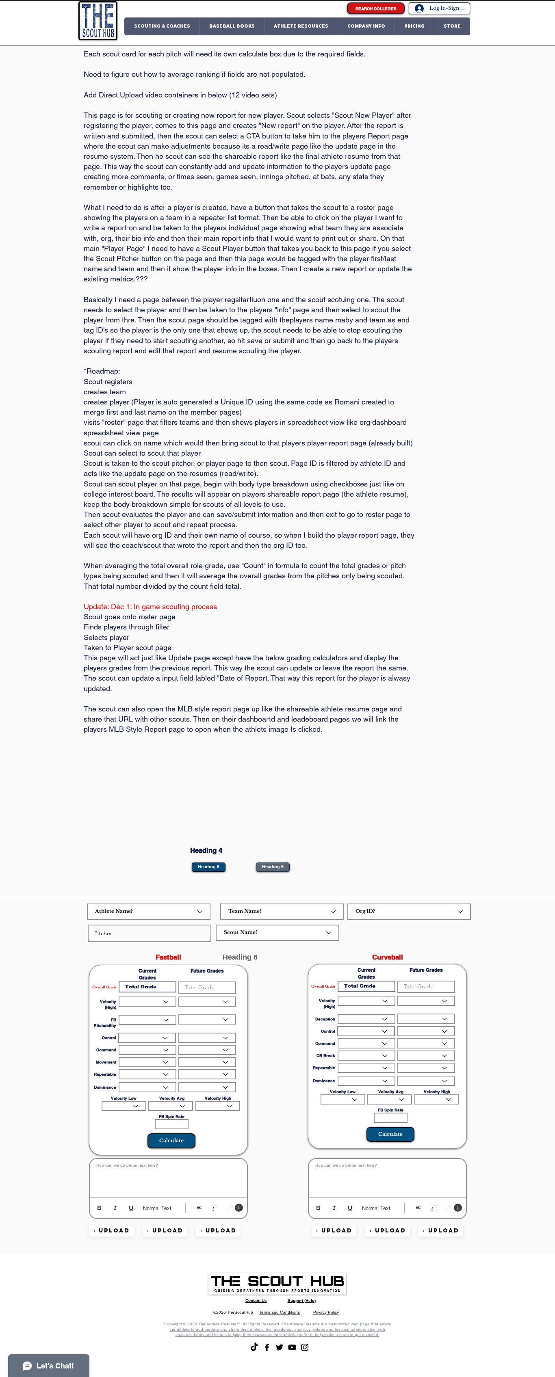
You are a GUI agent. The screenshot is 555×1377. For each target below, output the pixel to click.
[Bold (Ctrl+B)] (99, 1208)
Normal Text (157, 1208)
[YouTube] (292, 1347)
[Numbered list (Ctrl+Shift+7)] (215, 1208)
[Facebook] (267, 1347)
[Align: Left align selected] (199, 1208)
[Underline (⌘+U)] (131, 1208)
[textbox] (168, 1176)
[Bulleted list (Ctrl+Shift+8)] (231, 1208)
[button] (162, 26)
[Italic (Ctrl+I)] (115, 1208)
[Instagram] (305, 1347)
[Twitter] (279, 1347)
